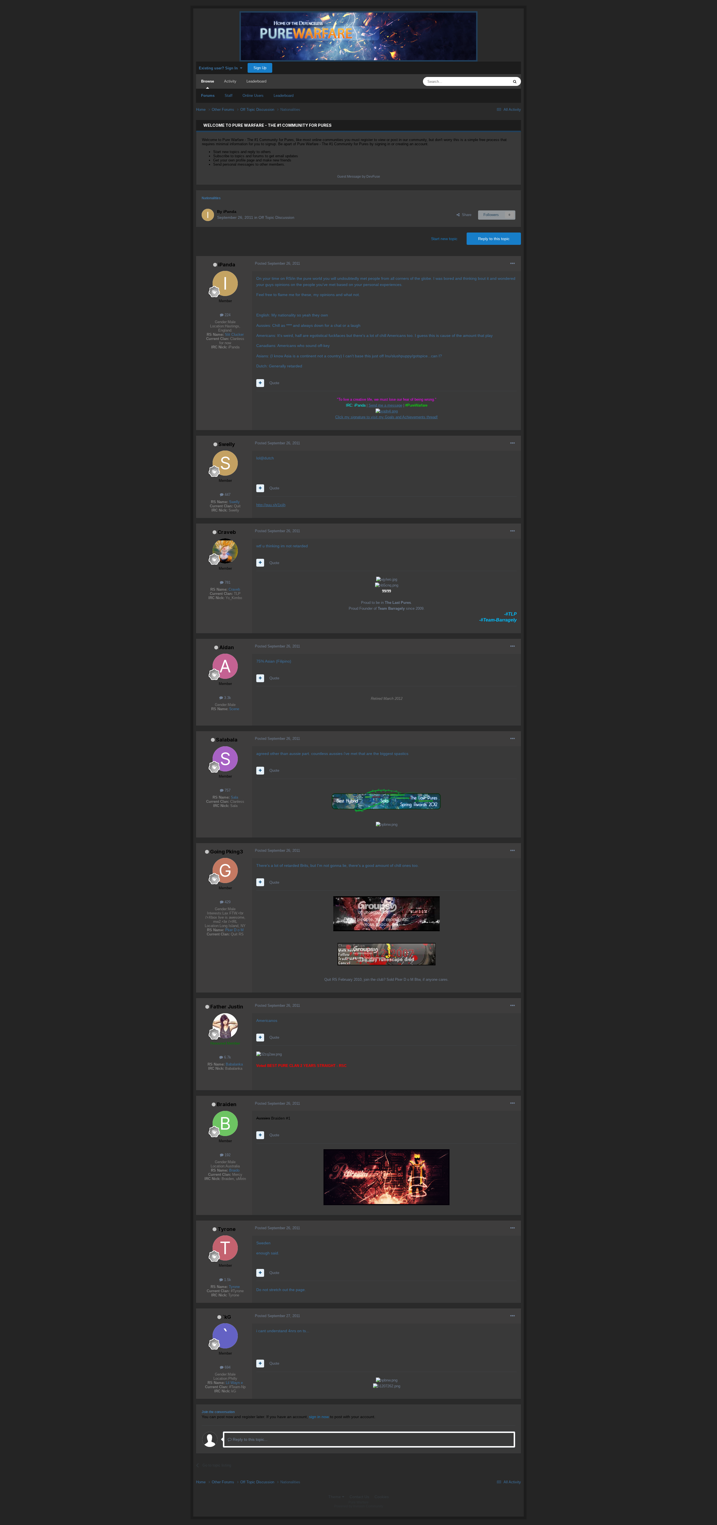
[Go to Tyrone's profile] (225, 1248)
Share (465, 215)
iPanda (226, 265)
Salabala (227, 740)
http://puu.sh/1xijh (270, 505)
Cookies (381, 1496)
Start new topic (444, 238)
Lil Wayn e (234, 1383)
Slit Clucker (234, 334)
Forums (208, 95)
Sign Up (259, 68)
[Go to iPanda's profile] (208, 215)
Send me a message (385, 405)
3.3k (227, 698)
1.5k (227, 1280)
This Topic (493, 81)
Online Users (253, 95)
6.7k (227, 1057)
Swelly (226, 444)
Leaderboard (284, 95)
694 (227, 1367)
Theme (335, 1496)
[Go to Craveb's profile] (225, 551)
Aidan (226, 647)
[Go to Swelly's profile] (225, 463)
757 (227, 790)
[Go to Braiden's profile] (225, 1123)
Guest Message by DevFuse (358, 177)
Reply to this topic (493, 238)
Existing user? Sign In (219, 68)
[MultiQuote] (260, 383)
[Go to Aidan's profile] (225, 666)
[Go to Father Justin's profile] (225, 1025)
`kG (226, 1317)
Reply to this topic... (249, 1439)
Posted (277, 263)
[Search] (515, 81)
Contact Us (359, 1496)
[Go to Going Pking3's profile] (225, 870)
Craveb (227, 532)
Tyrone (227, 1229)
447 (227, 494)
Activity (230, 81)
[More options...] (512, 263)
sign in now (319, 1416)
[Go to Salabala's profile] (225, 758)
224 (227, 315)
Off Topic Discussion (276, 217)
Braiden (226, 1104)
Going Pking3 (226, 852)
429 (227, 902)
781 (227, 582)
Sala (234, 797)
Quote (274, 383)
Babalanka (234, 1064)
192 (227, 1155)
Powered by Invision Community (358, 1506)
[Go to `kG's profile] (225, 1335)
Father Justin (226, 1007)
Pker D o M (234, 930)
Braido (234, 1170)
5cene (234, 709)
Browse (207, 81)
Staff (228, 95)
